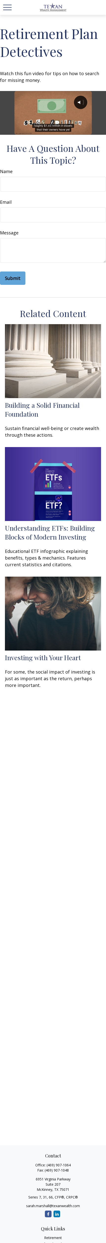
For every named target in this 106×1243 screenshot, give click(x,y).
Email (6, 202)
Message (9, 233)
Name (6, 171)
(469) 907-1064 (59, 1165)
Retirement (53, 1237)
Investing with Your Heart (43, 657)
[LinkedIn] (56, 1214)
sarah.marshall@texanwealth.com (53, 1205)
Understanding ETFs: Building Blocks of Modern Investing (50, 532)
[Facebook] (48, 1214)
